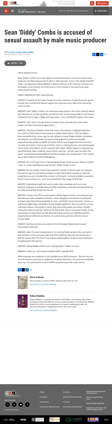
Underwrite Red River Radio (72, 397)
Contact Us (67, 392)
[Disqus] (56, 354)
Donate (103, 3)
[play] (6, 11)
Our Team (66, 402)
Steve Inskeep (16, 52)
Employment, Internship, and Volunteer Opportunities (96, 408)
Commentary (44, 402)
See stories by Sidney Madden (43, 310)
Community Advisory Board (72, 407)
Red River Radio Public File (95, 403)
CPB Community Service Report (94, 398)
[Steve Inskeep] (23, 282)
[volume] (12, 11)
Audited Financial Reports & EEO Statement (95, 392)
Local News (43, 397)
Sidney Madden (28, 52)
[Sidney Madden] (23, 301)
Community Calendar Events (49, 407)
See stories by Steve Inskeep (43, 284)
